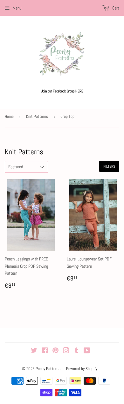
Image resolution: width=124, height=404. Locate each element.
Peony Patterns (48, 368)
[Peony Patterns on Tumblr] (76, 351)
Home (9, 116)
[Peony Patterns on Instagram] (66, 351)
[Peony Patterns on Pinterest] (55, 351)
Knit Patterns (37, 116)
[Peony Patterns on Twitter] (34, 351)
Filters (109, 166)
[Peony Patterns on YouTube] (87, 351)
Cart (115, 8)
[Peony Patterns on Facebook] (44, 351)
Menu (17, 8)
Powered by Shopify (81, 368)
